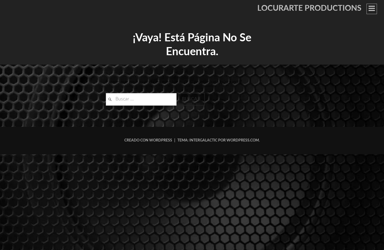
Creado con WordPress (148, 140)
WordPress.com (242, 140)
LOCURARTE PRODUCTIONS (309, 8)
